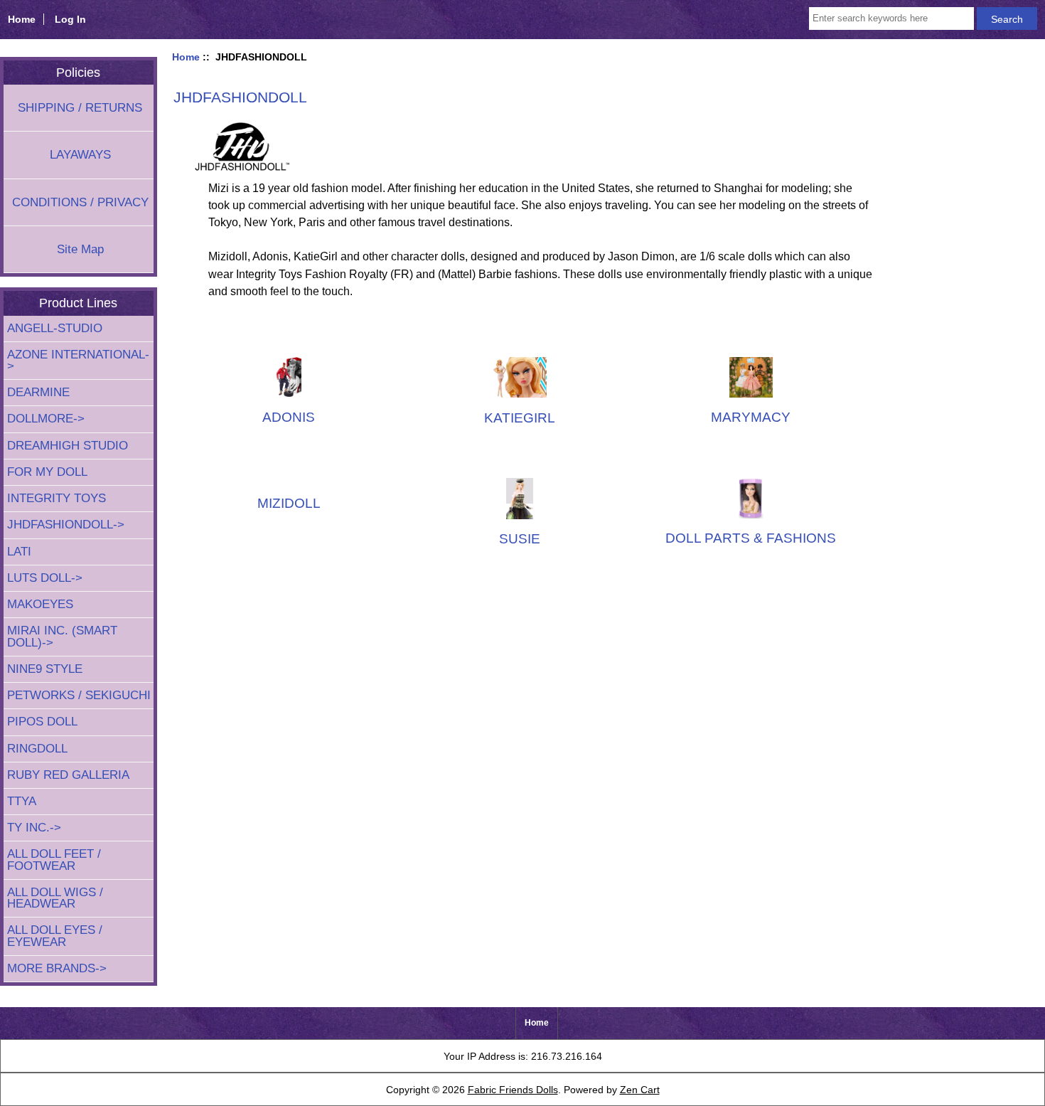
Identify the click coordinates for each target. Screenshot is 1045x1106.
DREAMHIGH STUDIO (67, 445)
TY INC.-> (34, 827)
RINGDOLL (37, 748)
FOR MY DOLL (47, 472)
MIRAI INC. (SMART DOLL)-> (62, 636)
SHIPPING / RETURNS (80, 108)
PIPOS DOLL (42, 721)
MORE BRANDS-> (57, 968)
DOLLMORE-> (46, 418)
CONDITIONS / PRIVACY (80, 202)
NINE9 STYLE (44, 669)
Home (22, 19)
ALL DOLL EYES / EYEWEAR (54, 935)
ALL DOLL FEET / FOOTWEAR (54, 859)
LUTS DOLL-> (44, 578)
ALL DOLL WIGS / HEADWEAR (55, 898)
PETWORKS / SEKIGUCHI (79, 695)
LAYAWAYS (80, 154)
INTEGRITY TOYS (56, 498)
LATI (19, 551)
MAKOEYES (40, 604)
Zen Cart (640, 1089)
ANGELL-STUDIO (54, 328)
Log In (70, 19)
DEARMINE (38, 392)
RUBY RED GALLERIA (68, 775)
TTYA (21, 801)
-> (65, 524)
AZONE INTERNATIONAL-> (78, 360)
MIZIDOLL (289, 503)
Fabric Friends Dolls (513, 1089)
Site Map (80, 249)
